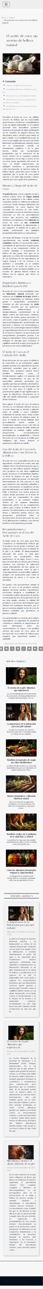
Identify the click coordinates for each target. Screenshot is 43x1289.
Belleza (12, 17)
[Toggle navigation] (6, 4)
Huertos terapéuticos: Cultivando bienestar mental (21, 797)
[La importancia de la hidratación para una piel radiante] (21, 712)
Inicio (3, 17)
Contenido (10, 81)
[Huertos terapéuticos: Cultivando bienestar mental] (21, 784)
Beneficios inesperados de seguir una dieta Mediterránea (21, 761)
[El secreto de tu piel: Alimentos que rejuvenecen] (21, 675)
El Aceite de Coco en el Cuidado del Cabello (21, 96)
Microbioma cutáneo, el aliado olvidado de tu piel (21, 1162)
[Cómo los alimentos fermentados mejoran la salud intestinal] (21, 858)
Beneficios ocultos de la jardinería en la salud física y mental (21, 835)
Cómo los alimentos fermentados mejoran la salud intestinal (21, 871)
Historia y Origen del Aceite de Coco (19, 85)
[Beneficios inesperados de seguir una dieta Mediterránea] (21, 748)
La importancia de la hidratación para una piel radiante (21, 725)
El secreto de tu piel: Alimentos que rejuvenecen (21, 689)
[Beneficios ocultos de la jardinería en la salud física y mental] (21, 822)
